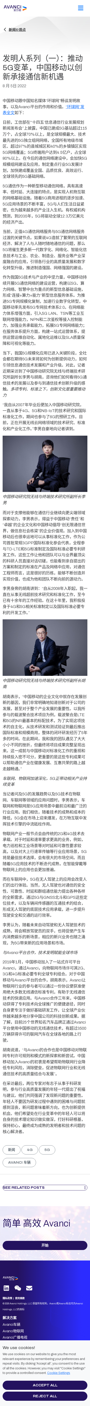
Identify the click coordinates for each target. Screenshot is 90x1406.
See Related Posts (24, 1187)
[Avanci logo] (24, 1278)
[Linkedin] (6, 1288)
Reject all (45, 1396)
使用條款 (20, 1298)
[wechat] (19, 1288)
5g (47, 1150)
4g (30, 1150)
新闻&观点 (17, 30)
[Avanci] (25, 8)
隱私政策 (7, 1298)
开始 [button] (45, 1245)
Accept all (45, 1385)
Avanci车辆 (11, 1324)
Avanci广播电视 (15, 1337)
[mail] (29, 1288)
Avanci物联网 (13, 1331)
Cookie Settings (58, 1373)
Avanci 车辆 (19, 1162)
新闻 (11, 1150)
